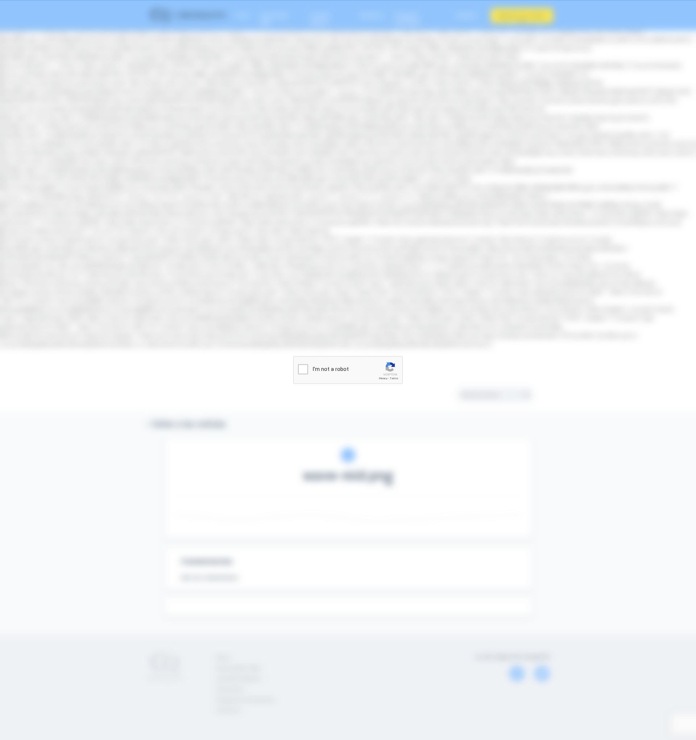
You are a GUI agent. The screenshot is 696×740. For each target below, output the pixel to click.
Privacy (383, 378)
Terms (394, 378)
